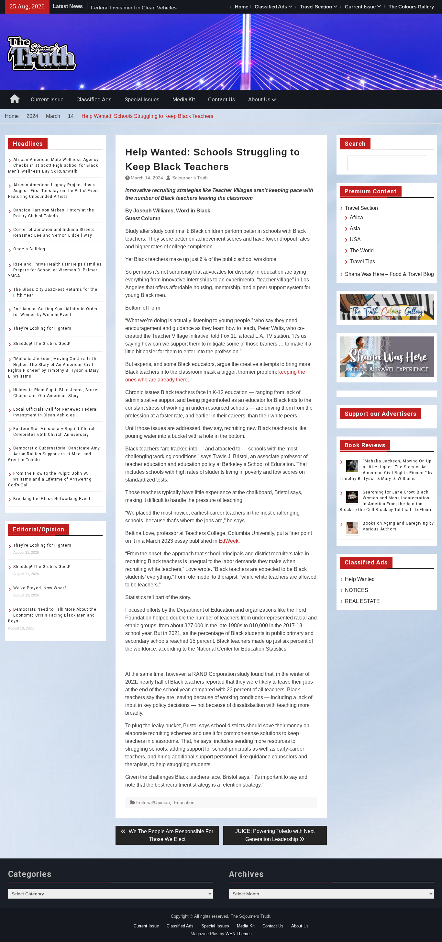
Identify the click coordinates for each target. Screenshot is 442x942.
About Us (259, 99)
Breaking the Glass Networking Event (52, 498)
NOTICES (356, 590)
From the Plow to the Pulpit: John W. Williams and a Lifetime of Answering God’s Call (50, 479)
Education (184, 802)
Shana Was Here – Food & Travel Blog (389, 274)
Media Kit (183, 99)
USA (355, 239)
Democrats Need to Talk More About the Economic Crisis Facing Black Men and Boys (52, 615)
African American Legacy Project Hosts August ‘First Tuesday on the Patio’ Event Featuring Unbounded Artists (53, 191)
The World (362, 250)
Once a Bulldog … (31, 249)
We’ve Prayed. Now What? (39, 588)
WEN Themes (239, 933)
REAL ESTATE (362, 601)
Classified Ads (271, 6)
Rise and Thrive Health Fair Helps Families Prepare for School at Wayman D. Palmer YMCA (55, 270)
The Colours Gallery (411, 6)
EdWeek (228, 541)
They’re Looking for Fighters (42, 328)
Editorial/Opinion (153, 802)
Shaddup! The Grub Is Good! (42, 343)
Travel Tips (362, 261)
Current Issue (360, 6)
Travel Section (316, 6)
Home (241, 6)
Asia (355, 228)
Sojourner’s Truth (190, 177)
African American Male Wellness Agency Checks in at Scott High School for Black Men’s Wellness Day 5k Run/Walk (53, 165)
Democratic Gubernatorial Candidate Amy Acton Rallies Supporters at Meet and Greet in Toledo (54, 454)
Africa (356, 217)
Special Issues (142, 99)
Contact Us (221, 99)
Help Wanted (360, 579)
